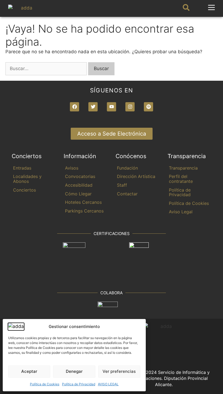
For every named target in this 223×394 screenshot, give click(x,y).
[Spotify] (148, 106)
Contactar (127, 193)
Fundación (127, 168)
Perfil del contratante (181, 179)
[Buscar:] (46, 68)
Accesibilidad (78, 185)
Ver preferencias (119, 371)
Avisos (71, 168)
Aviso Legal (181, 211)
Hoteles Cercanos (83, 202)
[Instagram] (130, 106)
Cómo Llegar (78, 193)
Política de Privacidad (78, 384)
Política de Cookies (44, 384)
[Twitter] (93, 106)
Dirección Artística (136, 176)
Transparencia (183, 168)
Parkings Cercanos (84, 211)
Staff (122, 185)
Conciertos (24, 190)
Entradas (22, 168)
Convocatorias (80, 176)
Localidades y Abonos (27, 179)
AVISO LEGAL (108, 384)
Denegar (74, 371)
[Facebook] (74, 106)
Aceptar (29, 371)
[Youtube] (111, 106)
